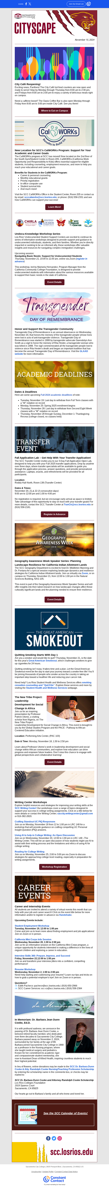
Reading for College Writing (29, 851)
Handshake (65, 915)
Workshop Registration (54, 867)
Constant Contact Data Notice (66, 1172)
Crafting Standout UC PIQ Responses (35, 821)
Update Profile (48, 1172)
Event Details (54, 282)
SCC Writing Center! (25, 808)
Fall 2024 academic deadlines (56, 395)
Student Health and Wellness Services (46, 688)
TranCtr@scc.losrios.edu (77, 504)
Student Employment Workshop (32, 926)
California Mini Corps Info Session (33, 939)
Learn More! (54, 207)
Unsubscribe (36, 1172)
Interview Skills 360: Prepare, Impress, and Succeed (42, 956)
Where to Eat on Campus (54, 110)
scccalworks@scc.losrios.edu (40, 197)
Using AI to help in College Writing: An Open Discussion (45, 835)
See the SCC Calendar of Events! (65, 1113)
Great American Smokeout (43, 660)
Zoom (85, 573)
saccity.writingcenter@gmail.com (75, 813)
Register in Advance (54, 514)
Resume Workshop (25, 969)
